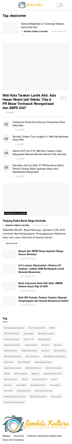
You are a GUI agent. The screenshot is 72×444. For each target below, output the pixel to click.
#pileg (7, 373)
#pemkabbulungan (43, 362)
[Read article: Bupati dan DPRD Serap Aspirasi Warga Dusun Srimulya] (9, 254)
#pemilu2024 (24, 362)
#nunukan (9, 362)
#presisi (8, 385)
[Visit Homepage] (30, 5)
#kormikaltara (32, 356)
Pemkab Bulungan (15, 213)
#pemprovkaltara (54, 367)
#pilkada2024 (20, 373)
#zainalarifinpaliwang (14, 402)
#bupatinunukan (11, 339)
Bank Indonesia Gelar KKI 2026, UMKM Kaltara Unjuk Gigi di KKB (40, 284)
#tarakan (8, 390)
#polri (54, 379)
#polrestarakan (39, 379)
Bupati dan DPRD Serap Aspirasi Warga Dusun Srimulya (40, 252)
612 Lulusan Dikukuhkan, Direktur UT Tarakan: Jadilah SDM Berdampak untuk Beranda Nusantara (41, 268)
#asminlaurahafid (37, 327)
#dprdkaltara (44, 339)
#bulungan (29, 333)
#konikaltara (60, 350)
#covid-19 (28, 339)
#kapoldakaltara (29, 350)
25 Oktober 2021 (59, 31)
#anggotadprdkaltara (14, 327)
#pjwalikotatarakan (53, 373)
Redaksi (6, 435)
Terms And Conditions (13, 439)
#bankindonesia (11, 333)
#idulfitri (45, 344)
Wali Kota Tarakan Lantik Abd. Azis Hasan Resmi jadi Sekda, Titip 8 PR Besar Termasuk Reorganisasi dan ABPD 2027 (29, 101)
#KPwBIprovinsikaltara (54, 356)
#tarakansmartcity (44, 390)
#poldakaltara (10, 379)
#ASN (52, 327)
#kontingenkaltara (12, 356)
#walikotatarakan (38, 396)
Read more (13, 243)
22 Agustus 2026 (27, 276)
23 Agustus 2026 (40, 225)
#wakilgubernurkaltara (15, 396)
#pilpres (35, 373)
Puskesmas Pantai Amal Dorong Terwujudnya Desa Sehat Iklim (39, 123)
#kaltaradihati (10, 350)
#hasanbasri (31, 344)
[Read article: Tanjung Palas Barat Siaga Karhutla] (36, 199)
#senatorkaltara (38, 385)
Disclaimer (19, 435)
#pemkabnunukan (12, 367)
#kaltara (58, 344)
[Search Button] (68, 5)
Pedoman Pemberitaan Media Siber (44, 435)
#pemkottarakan (33, 367)
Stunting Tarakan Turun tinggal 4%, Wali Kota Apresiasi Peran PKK (40, 138)
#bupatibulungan (46, 333)
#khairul (45, 350)
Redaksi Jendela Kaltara (36, 31)
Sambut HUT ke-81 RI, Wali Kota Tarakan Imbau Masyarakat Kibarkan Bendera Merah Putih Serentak (39, 152)
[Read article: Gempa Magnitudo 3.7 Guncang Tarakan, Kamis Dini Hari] (11, 28)
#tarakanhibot (23, 390)
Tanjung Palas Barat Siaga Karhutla (24, 220)
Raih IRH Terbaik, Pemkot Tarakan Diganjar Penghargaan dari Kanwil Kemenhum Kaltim (43, 299)
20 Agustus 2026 (27, 305)
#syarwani (55, 385)
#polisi (25, 379)
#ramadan (21, 385)
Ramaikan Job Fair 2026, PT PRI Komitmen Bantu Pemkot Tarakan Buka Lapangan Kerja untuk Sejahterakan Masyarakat (38, 168)
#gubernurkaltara (12, 344)
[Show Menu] (4, 5)
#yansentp (56, 396)
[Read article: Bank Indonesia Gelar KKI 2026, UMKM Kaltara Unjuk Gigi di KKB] (9, 286)
